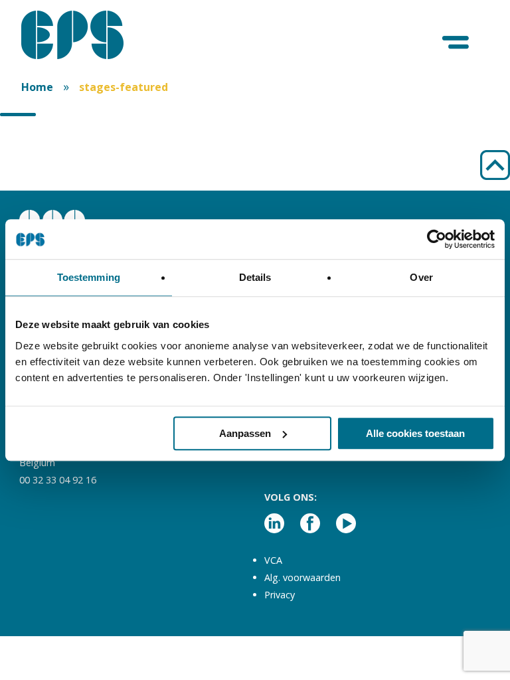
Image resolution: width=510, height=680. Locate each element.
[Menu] (456, 43)
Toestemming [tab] (88, 277)
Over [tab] (421, 277)
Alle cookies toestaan (415, 433)
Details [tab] (255, 277)
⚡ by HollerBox (344, 658)
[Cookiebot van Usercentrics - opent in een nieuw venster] (437, 239)
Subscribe (344, 607)
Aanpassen (245, 433)
